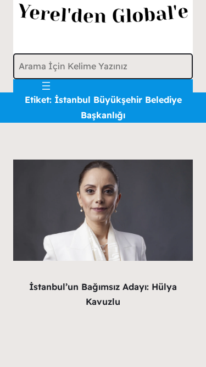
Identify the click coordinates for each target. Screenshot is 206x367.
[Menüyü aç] (46, 85)
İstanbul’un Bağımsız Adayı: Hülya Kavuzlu (103, 294)
